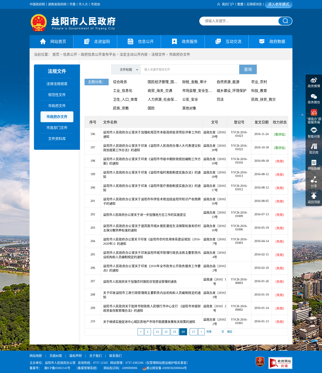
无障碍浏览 (254, 4)
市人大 (83, 4)
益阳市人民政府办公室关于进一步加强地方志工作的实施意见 (144, 214)
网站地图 (36, 355)
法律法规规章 (56, 84)
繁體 (240, 4)
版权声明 (75, 355)
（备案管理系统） (87, 368)
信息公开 (70, 54)
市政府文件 (57, 106)
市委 (72, 4)
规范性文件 (57, 95)
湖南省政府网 (57, 4)
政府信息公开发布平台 (98, 54)
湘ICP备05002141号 (57, 368)
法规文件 (158, 54)
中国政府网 (37, 4)
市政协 (95, 4)
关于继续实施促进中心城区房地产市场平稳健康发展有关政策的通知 (149, 321)
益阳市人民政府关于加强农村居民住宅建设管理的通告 (140, 281)
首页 (55, 54)
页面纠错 (56, 355)
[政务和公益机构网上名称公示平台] (260, 362)
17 (193, 331)
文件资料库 (57, 139)
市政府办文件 (179, 54)
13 (174, 331)
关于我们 (95, 355)
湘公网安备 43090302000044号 (166, 368)
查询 (248, 69)
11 (157, 331)
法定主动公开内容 (134, 54)
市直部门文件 (56, 128)
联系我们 (115, 355)
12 (166, 331)
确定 (229, 331)
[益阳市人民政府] (73, 30)
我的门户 (228, 4)
